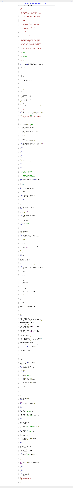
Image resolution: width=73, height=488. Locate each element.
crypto (42, 3)
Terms (9, 486)
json (71, 486)
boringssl (19, 3)
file (33, 5)
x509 (45, 3)
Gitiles (4, 486)
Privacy (7, 486)
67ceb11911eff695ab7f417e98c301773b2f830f (32, 3)
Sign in (71, 1)
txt (69, 486)
